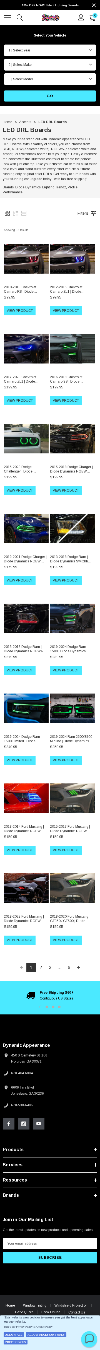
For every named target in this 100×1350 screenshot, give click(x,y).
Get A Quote (24, 1312)
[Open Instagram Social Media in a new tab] (23, 1124)
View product (20, 311)
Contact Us (76, 1312)
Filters (83, 213)
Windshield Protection (71, 1305)
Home (10, 1305)
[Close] (94, 5)
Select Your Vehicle (50, 35)
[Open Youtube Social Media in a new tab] (38, 1124)
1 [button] (40, 1007)
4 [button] (59, 1007)
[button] (7, 213)
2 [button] (47, 1007)
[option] (50, 995)
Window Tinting (34, 1305)
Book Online (50, 1312)
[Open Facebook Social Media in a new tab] (8, 1124)
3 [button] (53, 1007)
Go (50, 96)
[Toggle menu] (8, 17)
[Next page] (78, 967)
